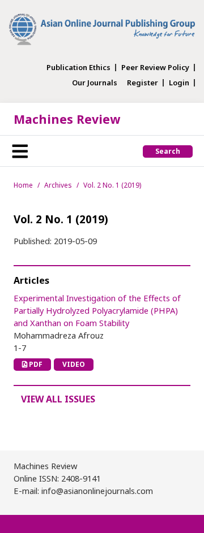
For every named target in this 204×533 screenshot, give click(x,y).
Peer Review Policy (155, 67)
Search (167, 151)
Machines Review (67, 119)
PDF (34, 364)
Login (179, 82)
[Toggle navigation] (20, 151)
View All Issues (58, 399)
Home (23, 185)
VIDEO (73, 364)
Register (142, 82)
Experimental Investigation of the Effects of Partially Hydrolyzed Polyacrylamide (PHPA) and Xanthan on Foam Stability (97, 310)
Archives (58, 185)
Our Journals (94, 82)
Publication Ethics (78, 67)
